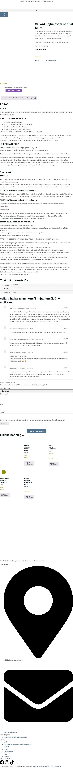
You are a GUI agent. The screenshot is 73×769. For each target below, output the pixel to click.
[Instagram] (7, 762)
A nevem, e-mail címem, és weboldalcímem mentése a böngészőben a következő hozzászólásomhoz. (34, 420)
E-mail (2, 412)
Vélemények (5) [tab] (30, 98)
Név (1, 404)
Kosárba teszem (13, 90)
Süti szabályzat (56, 766)
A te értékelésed (5, 388)
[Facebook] (2, 762)
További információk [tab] (16, 98)
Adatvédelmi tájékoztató (41, 766)
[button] (36, 10)
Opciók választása (29, 463)
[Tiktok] (12, 762)
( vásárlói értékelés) (50, 60)
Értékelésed (4, 394)
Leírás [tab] (4, 98)
